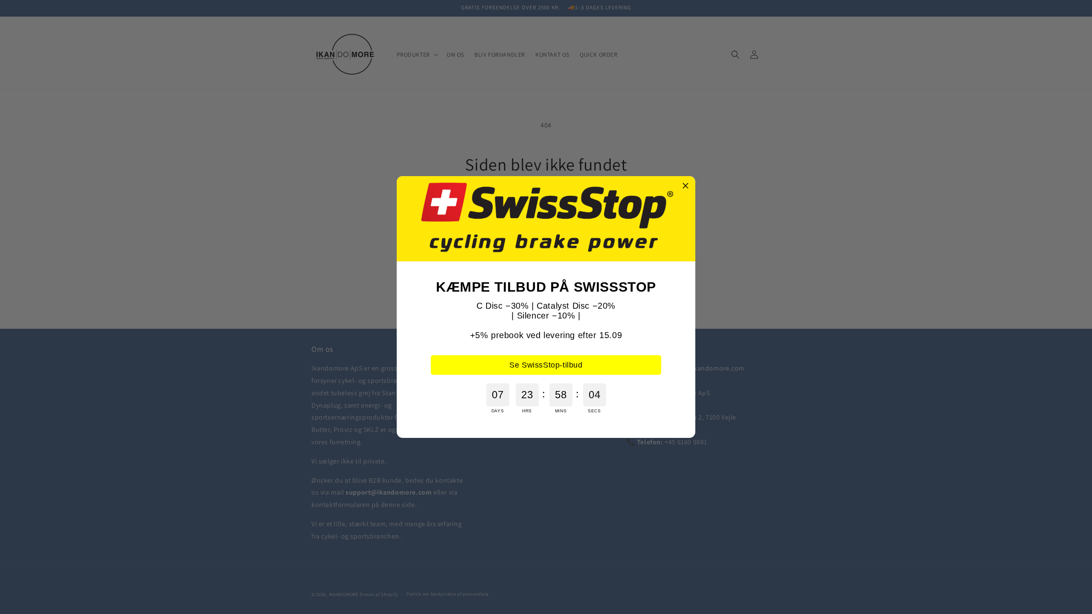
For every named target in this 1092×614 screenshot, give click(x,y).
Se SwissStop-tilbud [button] (545, 365)
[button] (685, 185)
